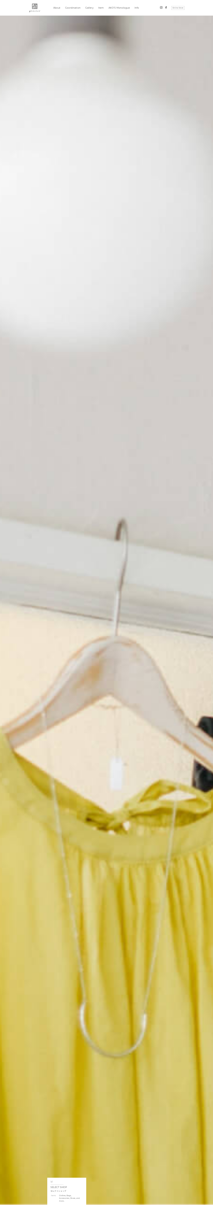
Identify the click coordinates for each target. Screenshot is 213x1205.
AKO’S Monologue (119, 7)
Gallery (89, 7)
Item (101, 7)
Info (137, 7)
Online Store (177, 8)
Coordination (73, 7)
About (57, 7)
